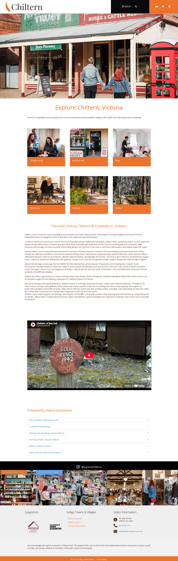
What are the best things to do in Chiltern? (46, 433)
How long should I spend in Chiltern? (44, 439)
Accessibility (102, 559)
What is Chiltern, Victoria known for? (44, 420)
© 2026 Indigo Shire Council (82, 559)
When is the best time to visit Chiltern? (45, 452)
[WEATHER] (169, 6)
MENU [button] (128, 6)
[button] (136, 6)
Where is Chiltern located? (40, 446)
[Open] (18, 487)
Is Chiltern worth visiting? (39, 426)
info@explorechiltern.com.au (130, 531)
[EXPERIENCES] (163, 6)
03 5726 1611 (125, 525)
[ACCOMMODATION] (156, 6)
